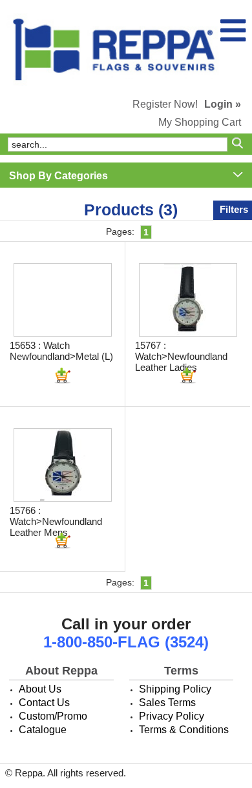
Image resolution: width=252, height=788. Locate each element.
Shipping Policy (175, 689)
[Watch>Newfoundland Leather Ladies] (188, 300)
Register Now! (165, 104)
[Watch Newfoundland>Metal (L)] (63, 300)
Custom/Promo (53, 716)
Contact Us (44, 702)
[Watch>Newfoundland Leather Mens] (63, 465)
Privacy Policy (171, 716)
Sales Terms (167, 702)
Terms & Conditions (184, 729)
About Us (40, 689)
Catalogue (43, 729)
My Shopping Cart (199, 122)
